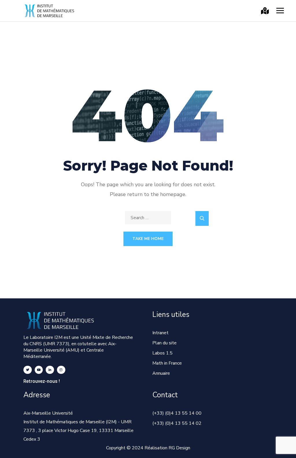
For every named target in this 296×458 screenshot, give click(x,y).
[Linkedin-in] (50, 370)
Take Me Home (148, 238)
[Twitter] (27, 370)
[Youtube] (39, 370)
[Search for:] (148, 217)
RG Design (179, 448)
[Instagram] (61, 370)
